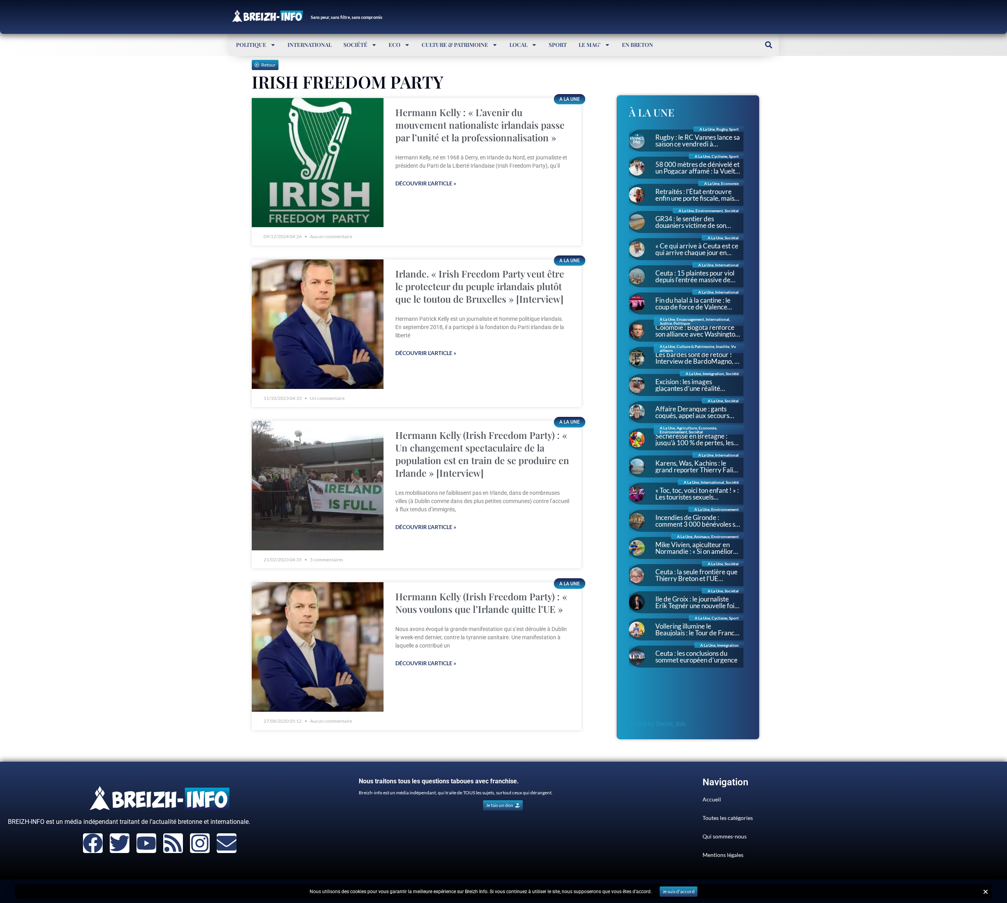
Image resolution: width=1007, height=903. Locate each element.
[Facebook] (93, 843)
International (310, 44)
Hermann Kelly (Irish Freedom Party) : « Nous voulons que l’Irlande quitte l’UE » (481, 602)
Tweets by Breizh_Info (657, 723)
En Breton (637, 44)
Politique (251, 44)
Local (518, 44)
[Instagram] (200, 843)
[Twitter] (119, 843)
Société (355, 44)
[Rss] (173, 843)
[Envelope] (226, 843)
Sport (558, 44)
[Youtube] (146, 843)
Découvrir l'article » (425, 183)
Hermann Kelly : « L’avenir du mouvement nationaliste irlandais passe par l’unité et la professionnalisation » (479, 125)
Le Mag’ (590, 44)
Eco (394, 44)
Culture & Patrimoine (455, 44)
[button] (768, 44)
